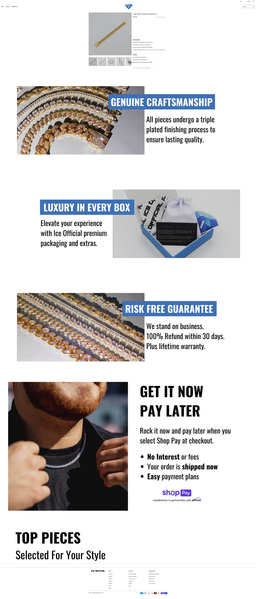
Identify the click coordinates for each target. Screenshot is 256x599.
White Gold (140, 24)
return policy (148, 49)
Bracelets (143, 67)
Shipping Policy (151, 578)
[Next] (130, 33)
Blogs (130, 585)
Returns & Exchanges (133, 576)
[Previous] (90, 33)
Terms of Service (152, 583)
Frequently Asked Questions (154, 573)
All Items (139, 67)
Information (14, 6)
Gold (135, 24)
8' (137, 29)
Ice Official (94, 592)
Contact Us (131, 581)
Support (8, 6)
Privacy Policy (151, 581)
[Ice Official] (129, 6)
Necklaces (111, 573)
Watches (110, 578)
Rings (110, 585)
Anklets (110, 588)
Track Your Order (132, 578)
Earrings (110, 583)
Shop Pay (130, 583)
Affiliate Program (152, 576)
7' (134, 29)
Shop (2, 6)
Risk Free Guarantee (160, 17)
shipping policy (156, 49)
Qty (134, 33)
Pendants (110, 576)
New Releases (148, 67)
